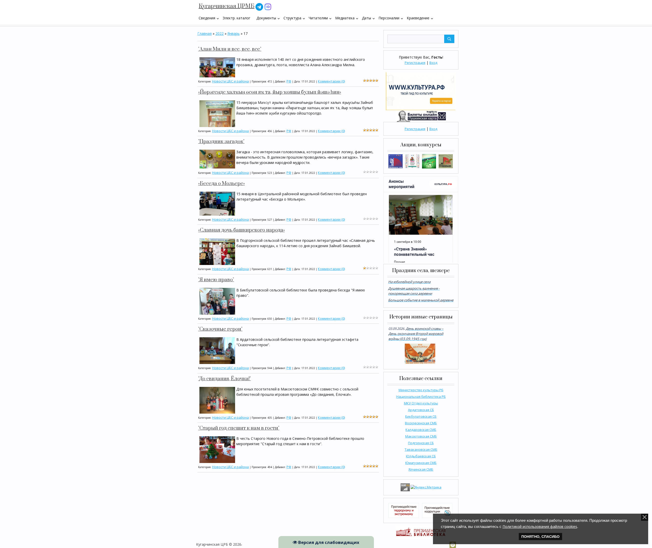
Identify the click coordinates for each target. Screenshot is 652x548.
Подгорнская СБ (421, 443)
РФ (289, 81)
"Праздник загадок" (221, 141)
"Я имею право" (216, 280)
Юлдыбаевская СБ (421, 456)
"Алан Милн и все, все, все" (229, 49)
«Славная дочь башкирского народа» (241, 230)
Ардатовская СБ (421, 410)
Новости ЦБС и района (230, 81)
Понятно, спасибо (540, 537)
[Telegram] (259, 6)
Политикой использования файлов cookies (539, 526)
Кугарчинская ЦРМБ (226, 6)
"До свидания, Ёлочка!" (224, 379)
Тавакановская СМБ (421, 449)
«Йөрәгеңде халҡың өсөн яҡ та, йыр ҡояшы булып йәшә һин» (269, 92)
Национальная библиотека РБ (421, 396)
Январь (233, 33)
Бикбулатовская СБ (421, 416)
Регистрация (415, 62)
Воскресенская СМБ (421, 423)
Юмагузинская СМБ (421, 462)
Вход (433, 62)
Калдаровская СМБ (420, 429)
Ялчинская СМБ (421, 469)
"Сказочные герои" (220, 329)
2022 (219, 33)
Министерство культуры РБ (421, 390)
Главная (204, 33)
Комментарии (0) (331, 81)
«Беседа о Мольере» (221, 183)
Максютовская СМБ (421, 436)
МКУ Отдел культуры (421, 403)
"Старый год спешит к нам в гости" (238, 428)
